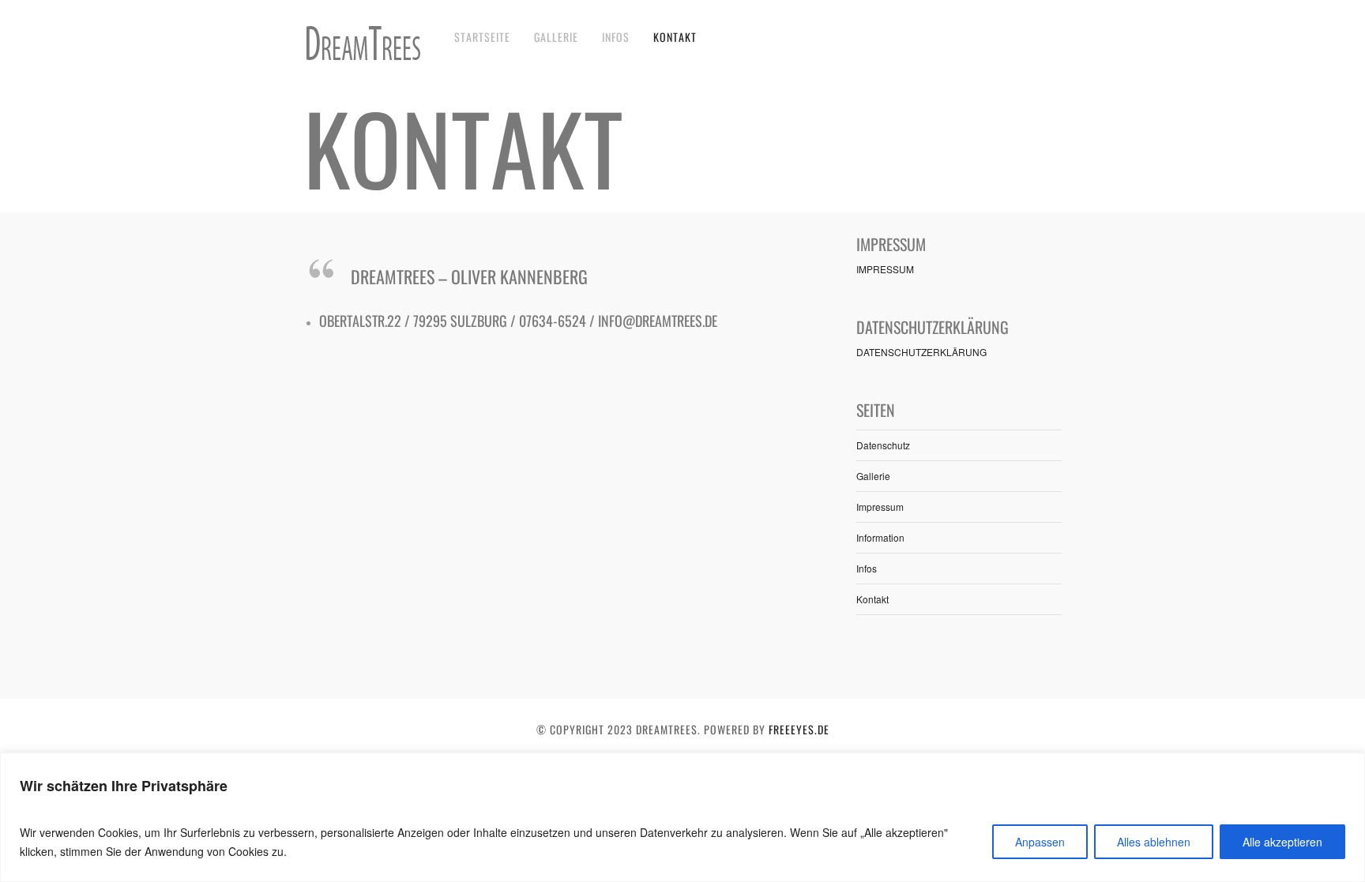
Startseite (482, 36)
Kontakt (675, 36)
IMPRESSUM (885, 269)
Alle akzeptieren (1282, 842)
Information (880, 537)
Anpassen (1040, 842)
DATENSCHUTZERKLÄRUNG (921, 351)
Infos (616, 36)
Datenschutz (883, 445)
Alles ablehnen (1153, 842)
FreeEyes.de (799, 729)
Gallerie (556, 36)
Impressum (880, 506)
